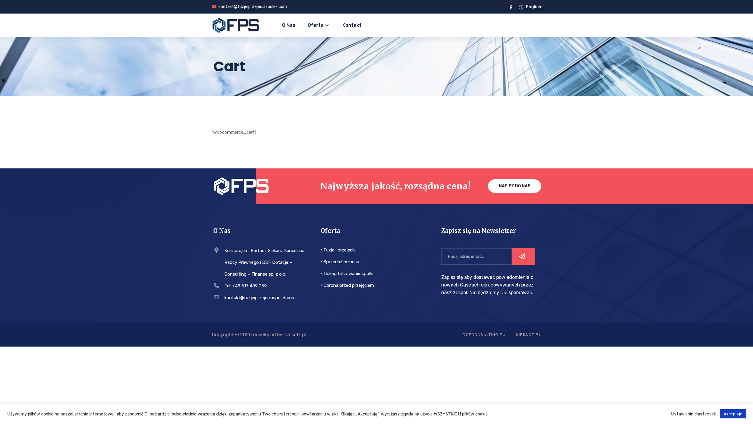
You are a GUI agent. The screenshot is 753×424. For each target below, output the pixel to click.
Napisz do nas (514, 185)
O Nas (288, 25)
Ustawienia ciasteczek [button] (693, 414)
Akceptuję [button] (733, 414)
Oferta (316, 25)
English (533, 6)
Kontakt (351, 25)
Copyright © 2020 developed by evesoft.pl (259, 334)
